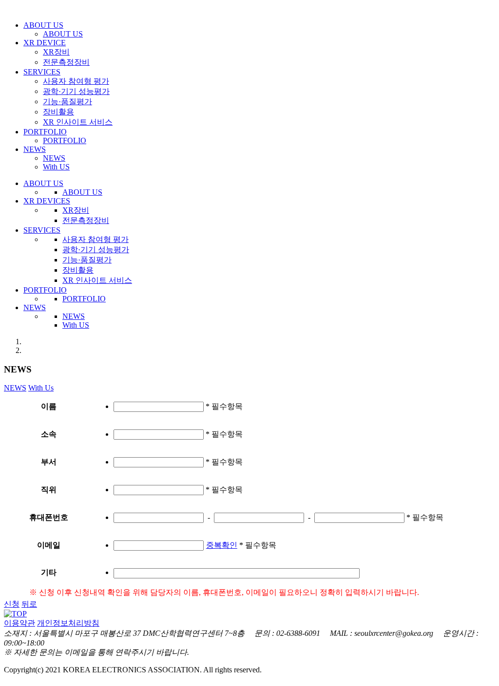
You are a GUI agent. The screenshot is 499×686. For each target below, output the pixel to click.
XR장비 (56, 52)
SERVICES (41, 72)
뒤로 (29, 604)
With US (56, 167)
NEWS (34, 149)
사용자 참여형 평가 (76, 81)
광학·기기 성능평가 (76, 91)
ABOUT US (43, 25)
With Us (41, 388)
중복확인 (221, 545)
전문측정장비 (66, 62)
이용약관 (19, 623)
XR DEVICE (44, 42)
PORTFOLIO (45, 132)
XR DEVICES (46, 201)
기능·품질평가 (67, 101)
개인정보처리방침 (68, 623)
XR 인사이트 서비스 (78, 122)
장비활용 (58, 112)
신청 (11, 604)
